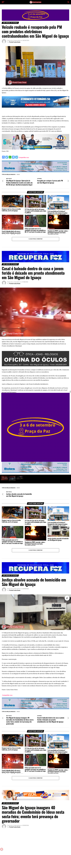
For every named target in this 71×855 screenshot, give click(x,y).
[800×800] (35, 461)
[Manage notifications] (1, 849)
